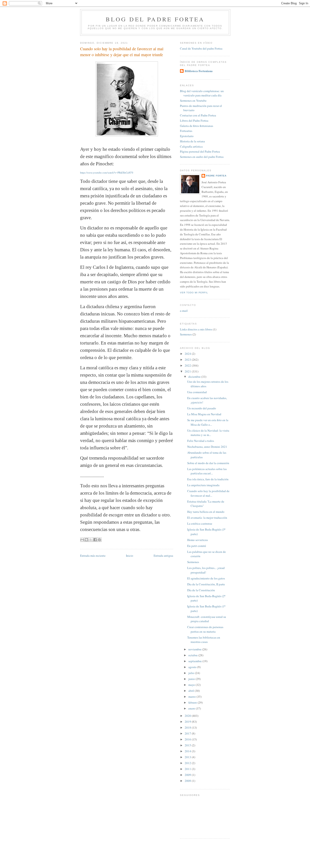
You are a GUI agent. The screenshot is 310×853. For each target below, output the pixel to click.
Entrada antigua (163, 556)
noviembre (195, 649)
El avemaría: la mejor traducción (207, 518)
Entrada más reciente (93, 556)
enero (192, 708)
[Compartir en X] (91, 539)
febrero (193, 702)
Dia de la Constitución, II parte (206, 584)
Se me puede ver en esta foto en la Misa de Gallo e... (207, 422)
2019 (188, 722)
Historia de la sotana (192, 141)
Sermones (186, 334)
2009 (188, 775)
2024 (188, 354)
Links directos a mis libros (196, 329)
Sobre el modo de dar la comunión (208, 463)
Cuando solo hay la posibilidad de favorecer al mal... (208, 493)
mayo (192, 685)
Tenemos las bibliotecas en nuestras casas (203, 639)
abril (191, 691)
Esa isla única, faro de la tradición (208, 479)
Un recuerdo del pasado (201, 408)
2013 (188, 757)
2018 (188, 727)
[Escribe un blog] (86, 539)
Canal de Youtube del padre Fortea (201, 48)
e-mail (184, 311)
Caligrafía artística (191, 146)
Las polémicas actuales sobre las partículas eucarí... (207, 471)
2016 (188, 739)
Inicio (129, 556)
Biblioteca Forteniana (199, 71)
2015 (188, 745)
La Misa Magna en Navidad (204, 414)
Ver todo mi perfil (194, 292)
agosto (192, 667)
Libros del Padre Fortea (194, 120)
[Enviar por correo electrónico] (82, 539)
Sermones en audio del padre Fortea (202, 157)
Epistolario (187, 136)
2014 (188, 751)
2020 (188, 716)
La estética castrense (199, 523)
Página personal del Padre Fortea (200, 151)
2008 (188, 781)
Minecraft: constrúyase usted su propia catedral (206, 619)
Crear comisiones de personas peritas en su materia (205, 629)
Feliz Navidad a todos (200, 441)
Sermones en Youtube (193, 100)
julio (191, 673)
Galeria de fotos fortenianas (196, 126)
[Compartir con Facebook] (95, 539)
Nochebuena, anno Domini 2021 (207, 447)
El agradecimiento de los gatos (206, 578)
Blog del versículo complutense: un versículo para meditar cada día (202, 93)
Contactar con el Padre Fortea (198, 115)
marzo (192, 696)
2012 (188, 763)
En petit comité (196, 546)
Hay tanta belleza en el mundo (205, 512)
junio (192, 679)
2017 (188, 733)
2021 (188, 371)
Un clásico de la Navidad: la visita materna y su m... (208, 432)
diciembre (194, 377)
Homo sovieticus (197, 540)
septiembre (195, 661)
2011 (188, 769)
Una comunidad (197, 392)
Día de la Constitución (201, 590)
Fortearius (186, 131)
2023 (188, 359)
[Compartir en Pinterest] (99, 539)
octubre (193, 655)
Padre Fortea (216, 175)
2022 (188, 365)
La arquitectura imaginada (203, 485)
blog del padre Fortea (155, 19)
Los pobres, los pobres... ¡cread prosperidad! (206, 570)
